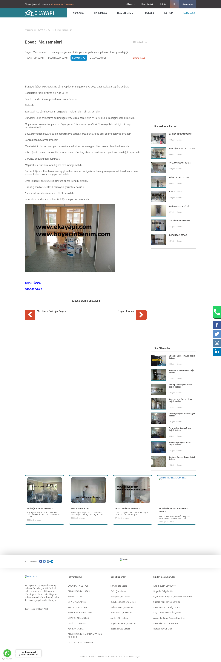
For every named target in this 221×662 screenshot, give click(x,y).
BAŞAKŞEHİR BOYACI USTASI (40, 508)
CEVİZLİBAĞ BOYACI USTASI (127, 508)
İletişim (163, 4)
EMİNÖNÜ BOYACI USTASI (180, 133)
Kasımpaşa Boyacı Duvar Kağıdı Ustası (180, 385)
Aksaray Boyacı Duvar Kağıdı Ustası (182, 371)
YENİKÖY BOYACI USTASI (180, 220)
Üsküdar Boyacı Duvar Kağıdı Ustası (182, 458)
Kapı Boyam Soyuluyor (164, 585)
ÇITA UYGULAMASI (98, 57)
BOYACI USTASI (44, 29)
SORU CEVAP (189, 13)
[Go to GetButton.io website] (7, 659)
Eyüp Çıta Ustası (118, 591)
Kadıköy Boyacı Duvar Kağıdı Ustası (182, 414)
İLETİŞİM (168, 13)
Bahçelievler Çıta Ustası (121, 607)
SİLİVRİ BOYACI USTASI (179, 177)
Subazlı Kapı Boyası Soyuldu (166, 601)
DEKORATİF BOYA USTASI (81, 642)
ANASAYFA (78, 13)
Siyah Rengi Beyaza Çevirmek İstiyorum (172, 596)
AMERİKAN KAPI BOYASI (80, 612)
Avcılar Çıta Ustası (119, 618)
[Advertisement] (85, 72)
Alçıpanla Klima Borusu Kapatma (169, 618)
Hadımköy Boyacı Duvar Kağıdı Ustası (180, 443)
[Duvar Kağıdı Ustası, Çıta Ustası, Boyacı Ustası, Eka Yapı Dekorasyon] (41, 13)
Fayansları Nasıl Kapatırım (165, 623)
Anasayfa (29, 29)
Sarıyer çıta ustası (118, 585)
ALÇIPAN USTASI (76, 628)
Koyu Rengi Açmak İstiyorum (167, 612)
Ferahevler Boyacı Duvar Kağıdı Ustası (180, 429)
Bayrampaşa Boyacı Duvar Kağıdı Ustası (181, 400)
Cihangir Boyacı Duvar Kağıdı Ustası (182, 356)
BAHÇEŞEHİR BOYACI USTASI (182, 148)
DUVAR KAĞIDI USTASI (58, 57)
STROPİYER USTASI (77, 607)
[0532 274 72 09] (217, 312)
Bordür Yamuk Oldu (162, 628)
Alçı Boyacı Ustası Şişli (179, 206)
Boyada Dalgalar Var (163, 591)
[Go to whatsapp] (7, 653)
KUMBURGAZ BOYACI (80, 508)
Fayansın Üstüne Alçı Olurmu (167, 607)
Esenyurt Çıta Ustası (120, 596)
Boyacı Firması (126, 311)
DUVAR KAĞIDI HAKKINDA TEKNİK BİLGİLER (85, 636)
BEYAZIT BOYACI (176, 191)
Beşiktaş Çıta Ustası (120, 628)
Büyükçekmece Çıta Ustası (123, 623)
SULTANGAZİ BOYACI (178, 235)
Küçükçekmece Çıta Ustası (123, 601)
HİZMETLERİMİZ (125, 13)
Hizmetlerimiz (147, 4)
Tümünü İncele (138, 57)
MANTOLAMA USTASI (78, 618)
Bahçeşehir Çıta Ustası (121, 612)
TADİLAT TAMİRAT (77, 623)
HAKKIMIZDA (100, 13)
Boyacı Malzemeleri (63, 29)
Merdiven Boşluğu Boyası (51, 311)
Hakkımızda (130, 4)
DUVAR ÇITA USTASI (35, 57)
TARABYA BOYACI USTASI (180, 162)
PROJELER (149, 13)
